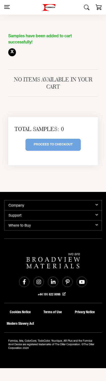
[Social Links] (24, 282)
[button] (99, 8)
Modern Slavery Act (20, 323)
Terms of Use (52, 312)
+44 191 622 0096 (49, 294)
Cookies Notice (20, 312)
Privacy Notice (85, 312)
